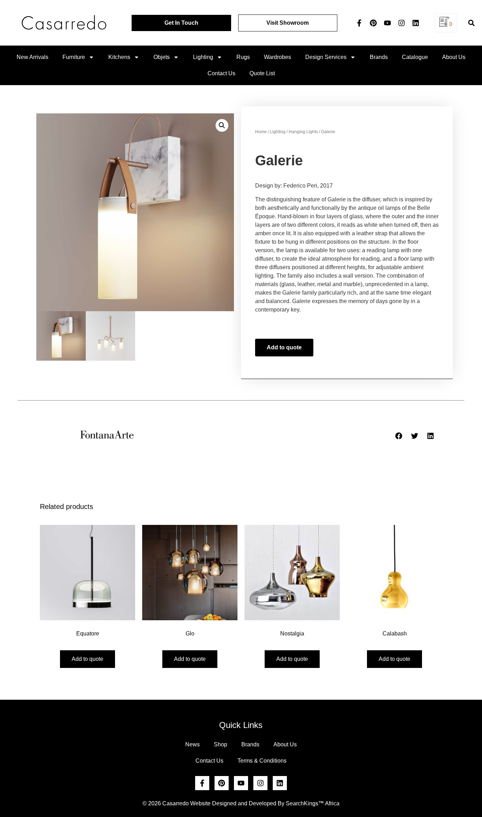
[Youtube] (387, 23)
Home (261, 131)
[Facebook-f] (359, 23)
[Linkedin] (416, 23)
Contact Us (221, 73)
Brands (379, 57)
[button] (471, 23)
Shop (220, 744)
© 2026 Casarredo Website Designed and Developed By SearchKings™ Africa (241, 803)
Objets (161, 57)
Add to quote (284, 347)
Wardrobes (277, 57)
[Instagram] (401, 23)
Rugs (243, 57)
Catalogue (415, 57)
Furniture (73, 57)
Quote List (262, 73)
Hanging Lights (303, 131)
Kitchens (119, 57)
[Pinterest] (373, 23)
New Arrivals (32, 57)
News (192, 744)
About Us (453, 57)
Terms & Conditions (262, 761)
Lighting (203, 57)
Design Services (326, 57)
